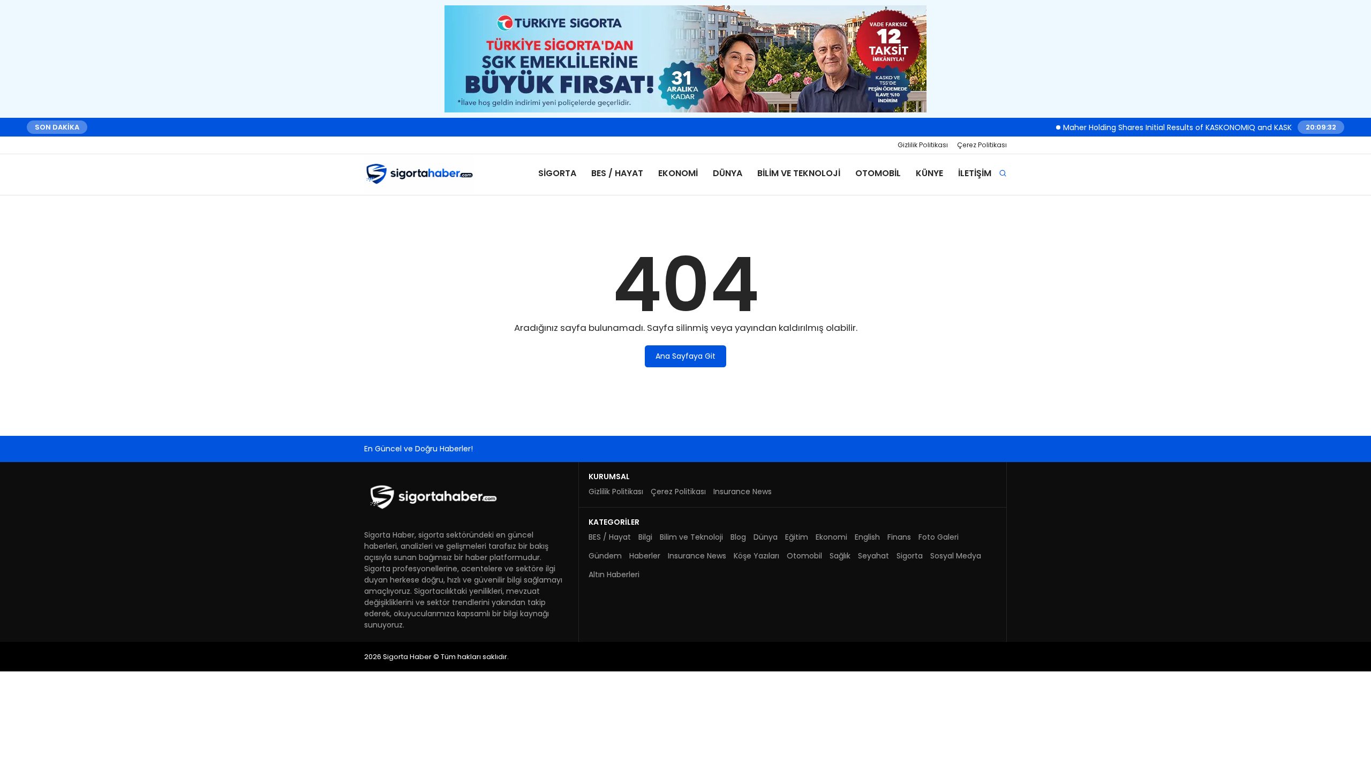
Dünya (727, 173)
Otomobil (878, 173)
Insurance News (742, 491)
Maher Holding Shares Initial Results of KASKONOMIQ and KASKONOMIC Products (1195, 127)
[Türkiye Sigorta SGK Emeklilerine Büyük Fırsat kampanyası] (685, 58)
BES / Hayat (617, 173)
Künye (929, 173)
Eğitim (796, 537)
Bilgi (645, 537)
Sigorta (557, 173)
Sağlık (840, 555)
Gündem (605, 555)
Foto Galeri (938, 537)
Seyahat (873, 555)
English (867, 537)
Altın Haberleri (614, 574)
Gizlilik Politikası (923, 144)
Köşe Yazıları (756, 555)
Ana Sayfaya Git (685, 356)
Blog (738, 537)
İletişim (974, 173)
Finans (899, 537)
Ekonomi (678, 173)
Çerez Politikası (982, 144)
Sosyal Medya (955, 555)
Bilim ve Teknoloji (798, 173)
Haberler (644, 555)
